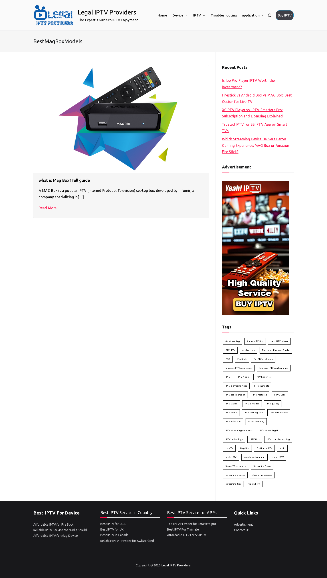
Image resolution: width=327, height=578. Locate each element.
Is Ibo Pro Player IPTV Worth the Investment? (248, 83)
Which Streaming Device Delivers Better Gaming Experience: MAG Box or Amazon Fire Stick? (255, 145)
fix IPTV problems (263, 359)
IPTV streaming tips (270, 430)
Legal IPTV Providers (107, 12)
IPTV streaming (256, 421)
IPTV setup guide (253, 412)
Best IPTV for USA (113, 524)
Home (162, 15)
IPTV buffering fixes (236, 386)
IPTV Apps (243, 377)
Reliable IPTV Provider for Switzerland (127, 541)
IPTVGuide (279, 395)
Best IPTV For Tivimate (183, 529)
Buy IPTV (285, 15)
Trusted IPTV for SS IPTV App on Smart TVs (254, 127)
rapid (282, 448)
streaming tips (233, 484)
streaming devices (235, 475)
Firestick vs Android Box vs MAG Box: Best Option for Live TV (257, 98)
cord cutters (248, 350)
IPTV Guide (232, 403)
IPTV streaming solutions (239, 430)
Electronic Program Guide (275, 350)
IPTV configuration (235, 395)
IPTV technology (234, 439)
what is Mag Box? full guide (64, 180)
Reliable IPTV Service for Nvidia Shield (60, 530)
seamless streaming (254, 457)
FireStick (241, 359)
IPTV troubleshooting (278, 439)
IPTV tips (254, 439)
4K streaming (233, 341)
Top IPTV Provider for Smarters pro (191, 524)
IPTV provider (252, 403)
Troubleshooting (224, 15)
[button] (185, 15)
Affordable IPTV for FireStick (53, 524)
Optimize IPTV (264, 448)
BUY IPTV (230, 350)
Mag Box (244, 448)
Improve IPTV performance (273, 368)
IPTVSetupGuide (279, 412)
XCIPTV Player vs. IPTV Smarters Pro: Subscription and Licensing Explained (252, 113)
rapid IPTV (231, 457)
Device (177, 15)
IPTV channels (261, 386)
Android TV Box (255, 341)
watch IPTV (254, 484)
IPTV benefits (263, 377)
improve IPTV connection (239, 368)
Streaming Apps (262, 466)
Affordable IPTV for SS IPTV (186, 535)
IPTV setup (231, 412)
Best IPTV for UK (111, 529)
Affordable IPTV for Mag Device (55, 535)
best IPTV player (279, 341)
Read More (48, 208)
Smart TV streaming (236, 466)
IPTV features (259, 395)
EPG (228, 359)
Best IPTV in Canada (114, 535)
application (251, 15)
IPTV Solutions (233, 421)
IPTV (197, 15)
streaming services (262, 475)
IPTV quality (272, 403)
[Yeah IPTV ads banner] (255, 248)
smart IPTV (278, 457)
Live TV (229, 448)
